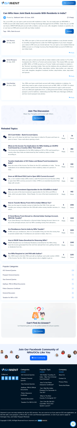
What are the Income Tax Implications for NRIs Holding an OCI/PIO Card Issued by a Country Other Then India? (38, 150)
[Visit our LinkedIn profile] (6, 378)
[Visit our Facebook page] (17, 378)
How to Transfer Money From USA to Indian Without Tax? (38, 206)
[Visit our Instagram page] (3, 378)
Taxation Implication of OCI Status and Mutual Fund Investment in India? (38, 165)
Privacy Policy (63, 382)
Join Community (39, 358)
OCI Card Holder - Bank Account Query (38, 137)
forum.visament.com (30, 420)
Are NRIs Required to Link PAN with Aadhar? (38, 256)
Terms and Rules (64, 385)
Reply (72, 52)
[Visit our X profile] (10, 378)
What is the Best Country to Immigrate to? (48, 397)
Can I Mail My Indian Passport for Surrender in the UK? (48, 390)
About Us (62, 375)
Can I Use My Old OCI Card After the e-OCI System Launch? (47, 404)
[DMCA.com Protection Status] (43, 420)
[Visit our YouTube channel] (13, 378)
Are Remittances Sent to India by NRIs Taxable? (38, 231)
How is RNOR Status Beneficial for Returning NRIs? (38, 243)
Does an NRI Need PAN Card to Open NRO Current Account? (38, 179)
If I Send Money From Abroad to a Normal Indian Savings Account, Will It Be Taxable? (38, 219)
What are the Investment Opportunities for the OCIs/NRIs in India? (38, 193)
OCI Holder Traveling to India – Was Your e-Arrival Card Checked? (48, 377)
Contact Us (62, 378)
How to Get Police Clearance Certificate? (47, 383)
